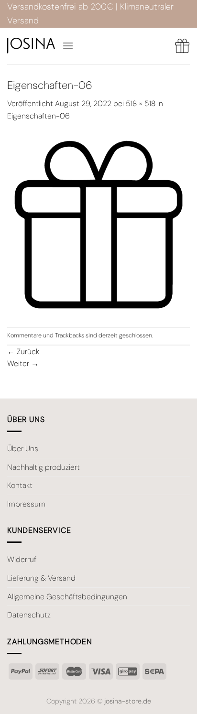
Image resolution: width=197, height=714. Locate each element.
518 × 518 (140, 103)
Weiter (23, 363)
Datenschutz (29, 615)
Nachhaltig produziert (43, 467)
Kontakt (20, 485)
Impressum (26, 504)
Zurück (23, 351)
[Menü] (68, 45)
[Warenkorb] (182, 45)
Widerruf (21, 559)
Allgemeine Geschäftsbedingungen (67, 597)
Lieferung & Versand (41, 578)
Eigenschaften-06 (38, 116)
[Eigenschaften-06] (98, 224)
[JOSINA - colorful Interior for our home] (31, 46)
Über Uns (22, 449)
